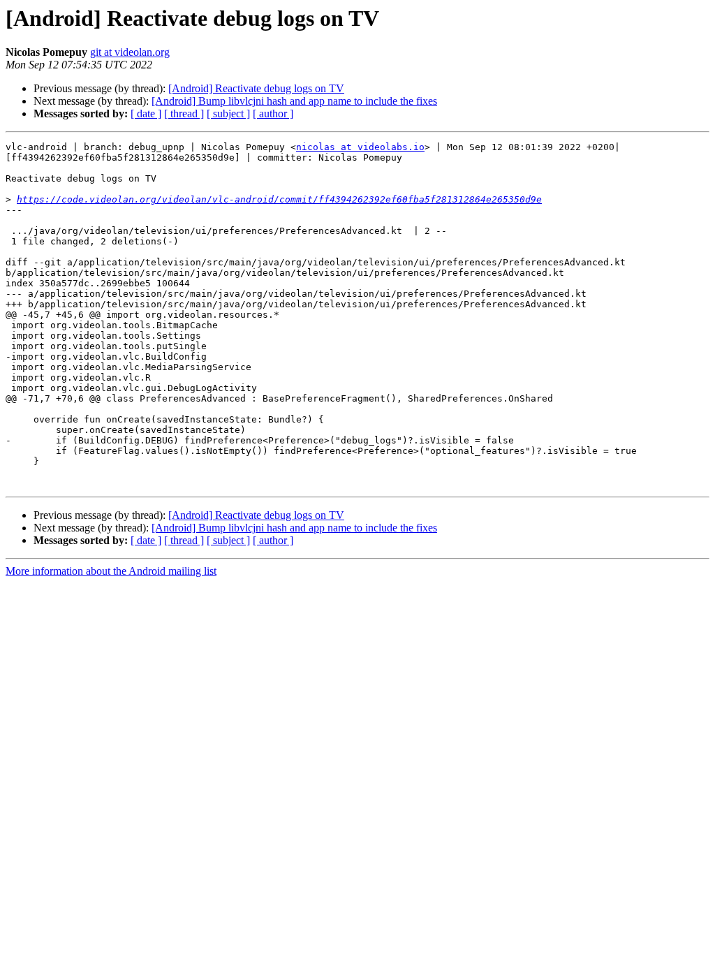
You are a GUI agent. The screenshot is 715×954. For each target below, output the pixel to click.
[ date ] (146, 113)
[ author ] (273, 113)
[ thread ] (184, 113)
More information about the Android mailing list (111, 571)
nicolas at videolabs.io (360, 147)
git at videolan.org (130, 52)
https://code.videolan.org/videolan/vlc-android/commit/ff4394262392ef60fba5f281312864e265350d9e (279, 199)
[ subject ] (228, 113)
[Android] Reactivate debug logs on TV (256, 88)
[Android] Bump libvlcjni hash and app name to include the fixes (294, 101)
